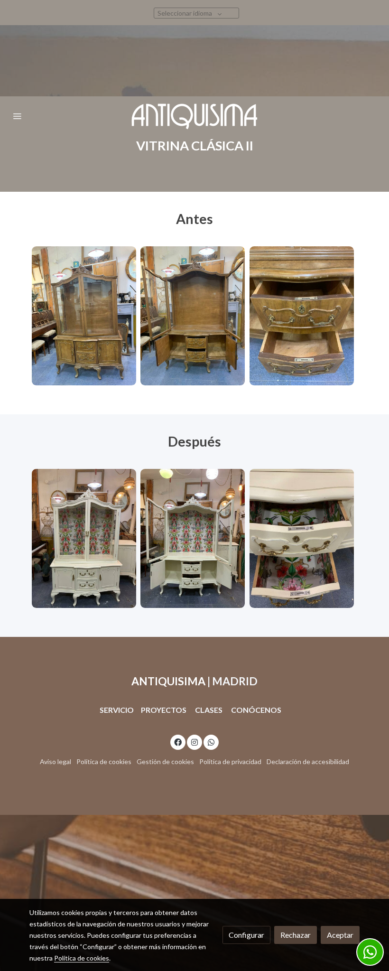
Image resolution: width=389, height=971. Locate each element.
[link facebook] (177, 742)
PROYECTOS (164, 709)
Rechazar (295, 934)
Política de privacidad (230, 761)
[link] (194, 116)
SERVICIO (117, 709)
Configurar (246, 934)
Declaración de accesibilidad (308, 761)
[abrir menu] (17, 116)
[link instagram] (194, 742)
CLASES (208, 709)
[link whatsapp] (211, 742)
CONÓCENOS (256, 709)
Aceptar (340, 934)
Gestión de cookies (165, 761)
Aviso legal (55, 761)
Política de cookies (103, 761)
